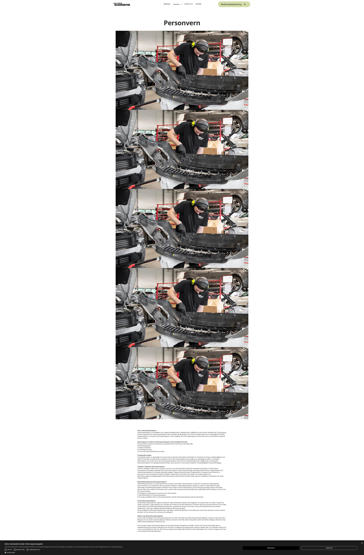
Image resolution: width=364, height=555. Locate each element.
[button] (177, 4)
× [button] (362, 543)
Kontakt (198, 4)
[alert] (182, 548)
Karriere (176, 4)
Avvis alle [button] (329, 548)
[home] (122, 4)
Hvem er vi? (189, 4)
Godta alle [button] (271, 548)
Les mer (125, 547)
